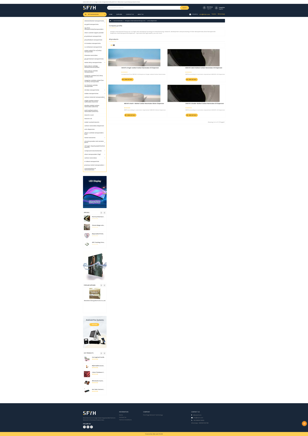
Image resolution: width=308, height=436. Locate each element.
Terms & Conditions (125, 420)
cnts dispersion (152, 20)
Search (184, 8)
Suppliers (119, 14)
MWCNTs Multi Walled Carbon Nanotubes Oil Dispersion (203, 68)
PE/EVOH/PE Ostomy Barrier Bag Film (103, 366)
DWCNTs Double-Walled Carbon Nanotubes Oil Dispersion (205, 103)
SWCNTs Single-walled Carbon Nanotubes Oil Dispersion (140, 68)
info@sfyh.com (198, 418)
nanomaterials (118, 20)
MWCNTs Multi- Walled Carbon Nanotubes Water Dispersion (144, 103)
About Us (140, 14)
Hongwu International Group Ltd (135, 20)
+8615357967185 (204, 423)
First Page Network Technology (153, 415)
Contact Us (130, 14)
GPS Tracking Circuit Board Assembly (104, 242)
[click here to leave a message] (304, 423)
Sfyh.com (155, 434)
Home (110, 14)
